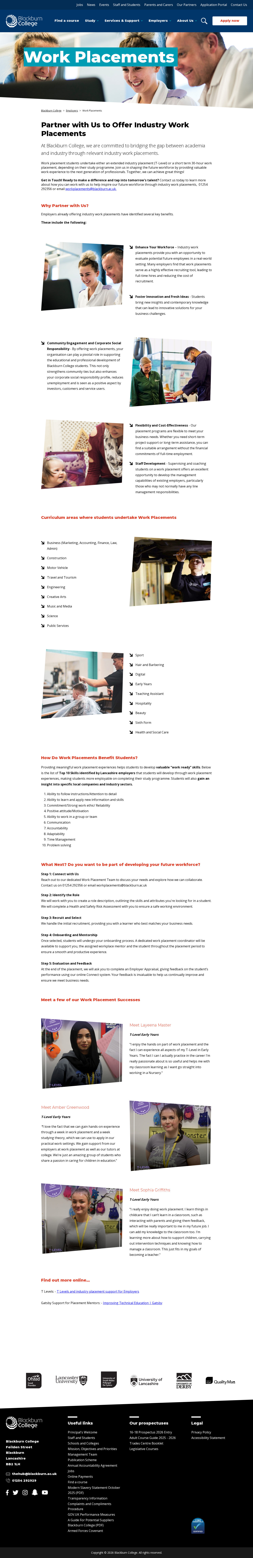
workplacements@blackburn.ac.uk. (90, 189)
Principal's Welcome (82, 1432)
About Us (185, 21)
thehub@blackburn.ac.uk (34, 1474)
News (91, 5)
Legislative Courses (143, 1449)
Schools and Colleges (83, 1443)
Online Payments (80, 1476)
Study (90, 21)
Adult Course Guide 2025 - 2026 (152, 1438)
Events (104, 5)
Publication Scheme (82, 1460)
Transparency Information (87, 1498)
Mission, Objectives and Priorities (92, 1449)
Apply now (229, 21)
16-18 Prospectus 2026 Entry (150, 1432)
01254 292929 (24, 1480)
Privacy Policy (201, 1432)
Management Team (82, 1454)
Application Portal (213, 5)
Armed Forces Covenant (85, 1531)
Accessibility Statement (208, 1438)
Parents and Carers (158, 5)
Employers (158, 21)
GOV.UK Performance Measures (91, 1514)
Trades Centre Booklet (146, 1443)
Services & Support (122, 21)
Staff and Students (126, 5)
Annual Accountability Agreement (92, 1465)
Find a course (67, 21)
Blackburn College (51, 110)
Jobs (79, 5)
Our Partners (186, 5)
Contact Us (239, 5)
